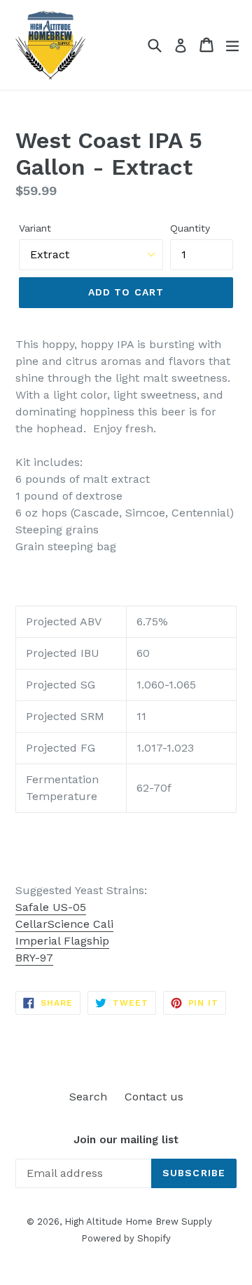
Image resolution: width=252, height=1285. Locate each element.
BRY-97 (34, 957)
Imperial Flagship (62, 940)
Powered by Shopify (126, 1238)
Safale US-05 (50, 907)
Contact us (154, 1096)
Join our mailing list (126, 1139)
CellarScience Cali (64, 924)
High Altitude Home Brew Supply (138, 1221)
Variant (35, 228)
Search (88, 1096)
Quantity (190, 228)
